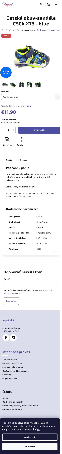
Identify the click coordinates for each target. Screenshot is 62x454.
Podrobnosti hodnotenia (49, 30)
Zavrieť (31, 140)
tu (38, 429)
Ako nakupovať (9, 359)
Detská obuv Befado (12, 409)
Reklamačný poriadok (12, 367)
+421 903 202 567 (10, 331)
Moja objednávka (10, 378)
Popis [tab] (9, 160)
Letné (39, 216)
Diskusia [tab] (23, 160)
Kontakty (6, 374)
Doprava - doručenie (12, 363)
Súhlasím (30, 446)
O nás (5, 398)
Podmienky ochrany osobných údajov (20, 405)
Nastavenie (30, 437)
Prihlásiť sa (11, 301)
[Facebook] (5, 337)
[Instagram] (13, 337)
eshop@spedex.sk (11, 328)
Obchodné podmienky (12, 401)
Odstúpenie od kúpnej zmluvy (16, 371)
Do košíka (41, 130)
